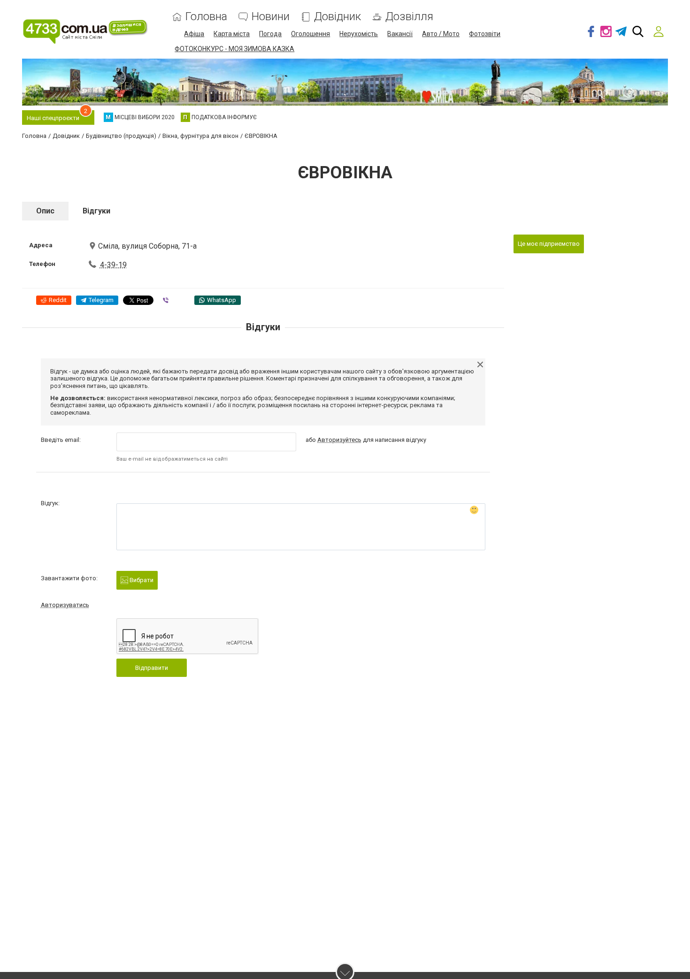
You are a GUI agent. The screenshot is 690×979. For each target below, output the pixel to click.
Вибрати (140, 580)
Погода (270, 34)
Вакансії (400, 34)
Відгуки (96, 210)
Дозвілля (409, 16)
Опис (45, 210)
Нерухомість (358, 34)
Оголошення (310, 34)
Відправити (151, 667)
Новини (271, 16)
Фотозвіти (484, 34)
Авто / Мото (441, 34)
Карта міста (232, 34)
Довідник (337, 16)
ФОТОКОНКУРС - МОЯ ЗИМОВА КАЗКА (234, 49)
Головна (206, 16)
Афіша (194, 34)
